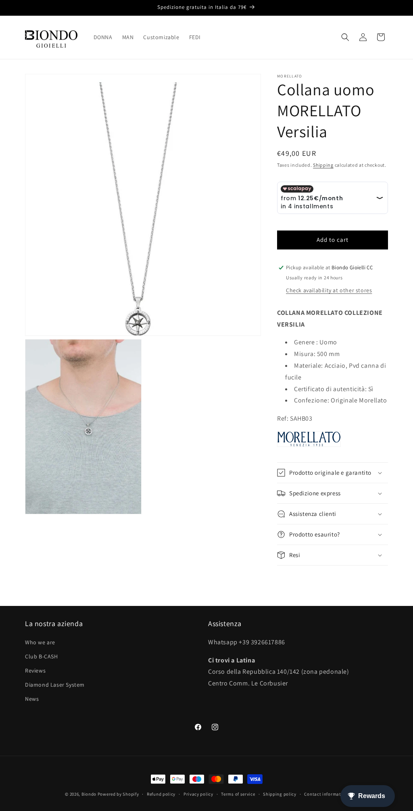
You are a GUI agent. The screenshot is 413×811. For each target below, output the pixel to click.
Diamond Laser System (55, 684)
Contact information (326, 794)
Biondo (88, 794)
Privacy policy (198, 794)
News (32, 698)
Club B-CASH (41, 656)
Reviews (35, 670)
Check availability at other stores (329, 290)
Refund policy (161, 794)
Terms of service (238, 794)
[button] (345, 37)
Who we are (40, 642)
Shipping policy (279, 794)
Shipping (323, 165)
